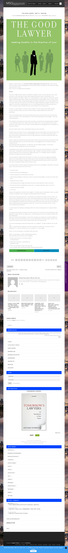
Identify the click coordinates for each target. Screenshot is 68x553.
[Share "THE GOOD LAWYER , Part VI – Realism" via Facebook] (16, 260)
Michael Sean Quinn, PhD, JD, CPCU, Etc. (25, 15)
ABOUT (50, 3)
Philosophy (10, 482)
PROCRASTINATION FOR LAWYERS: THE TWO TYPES (27, 305)
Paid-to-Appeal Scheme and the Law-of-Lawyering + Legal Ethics (24, 504)
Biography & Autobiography (14, 453)
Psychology (10, 489)
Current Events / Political (13, 345)
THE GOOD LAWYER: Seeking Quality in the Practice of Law (36, 83)
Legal (49, 544)
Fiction (9, 466)
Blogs (23, 544)
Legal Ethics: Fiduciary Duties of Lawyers (18, 513)
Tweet (59, 337)
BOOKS (39, 3)
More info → (58, 432)
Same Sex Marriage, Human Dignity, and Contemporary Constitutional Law (54, 306)
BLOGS (44, 3)
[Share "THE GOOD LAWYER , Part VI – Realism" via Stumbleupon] (35, 260)
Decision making (11, 463)
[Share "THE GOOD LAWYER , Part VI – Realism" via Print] (40, 260)
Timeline (53, 544)
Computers (10, 459)
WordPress (28, 543)
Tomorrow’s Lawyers (34, 391)
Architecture (11, 450)
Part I (16, 94)
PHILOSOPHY (45, 15)
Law (9, 476)
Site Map (58, 544)
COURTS (10, 341)
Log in (7, 528)
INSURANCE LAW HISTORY (13, 354)
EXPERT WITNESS (12, 348)
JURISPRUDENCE (11, 358)
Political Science (11, 485)
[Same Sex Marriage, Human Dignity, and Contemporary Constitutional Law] (54, 297)
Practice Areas (18, 544)
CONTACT (56, 3)
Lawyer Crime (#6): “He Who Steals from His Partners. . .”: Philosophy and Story (14, 306)
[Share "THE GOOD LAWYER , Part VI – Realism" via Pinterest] (27, 260)
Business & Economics (13, 456)
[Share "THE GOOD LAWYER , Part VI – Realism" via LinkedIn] (29, 260)
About (27, 544)
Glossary (40, 544)
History (9, 469)
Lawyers (9, 479)
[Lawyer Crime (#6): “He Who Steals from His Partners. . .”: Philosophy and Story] (14, 297)
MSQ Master (10, 503)
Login (10, 383)
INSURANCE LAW (11, 351)
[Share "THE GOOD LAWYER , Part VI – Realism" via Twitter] (19, 260)
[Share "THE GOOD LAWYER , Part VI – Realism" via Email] (37, 260)
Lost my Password (16, 383)
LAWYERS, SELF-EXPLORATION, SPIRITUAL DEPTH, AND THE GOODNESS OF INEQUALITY (40, 307)
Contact (33, 551)
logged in (14, 320)
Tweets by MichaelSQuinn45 (12, 518)
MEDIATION (10, 364)
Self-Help (10, 495)
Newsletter (45, 544)
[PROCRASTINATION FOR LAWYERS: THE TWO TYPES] (27, 297)
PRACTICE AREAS (31, 3)
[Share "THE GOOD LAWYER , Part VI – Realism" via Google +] (21, 260)
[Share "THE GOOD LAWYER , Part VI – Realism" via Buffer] (32, 260)
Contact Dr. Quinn (33, 544)
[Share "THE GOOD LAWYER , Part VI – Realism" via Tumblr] (24, 260)
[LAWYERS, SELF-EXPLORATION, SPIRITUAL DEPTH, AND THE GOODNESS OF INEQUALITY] (41, 297)
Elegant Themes (15, 543)
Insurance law (11, 472)
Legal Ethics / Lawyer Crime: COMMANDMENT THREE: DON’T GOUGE (24, 509)
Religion (9, 492)
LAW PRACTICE (11, 361)
